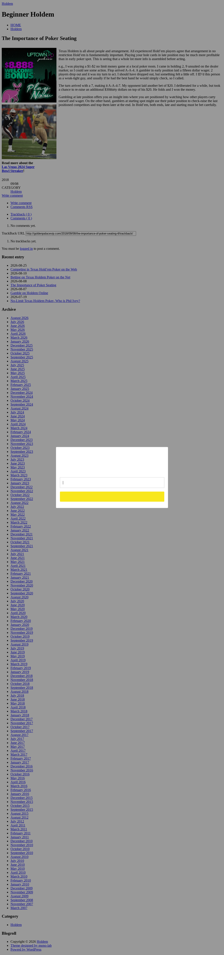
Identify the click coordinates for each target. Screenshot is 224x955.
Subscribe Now (112, 496)
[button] (112, 460)
